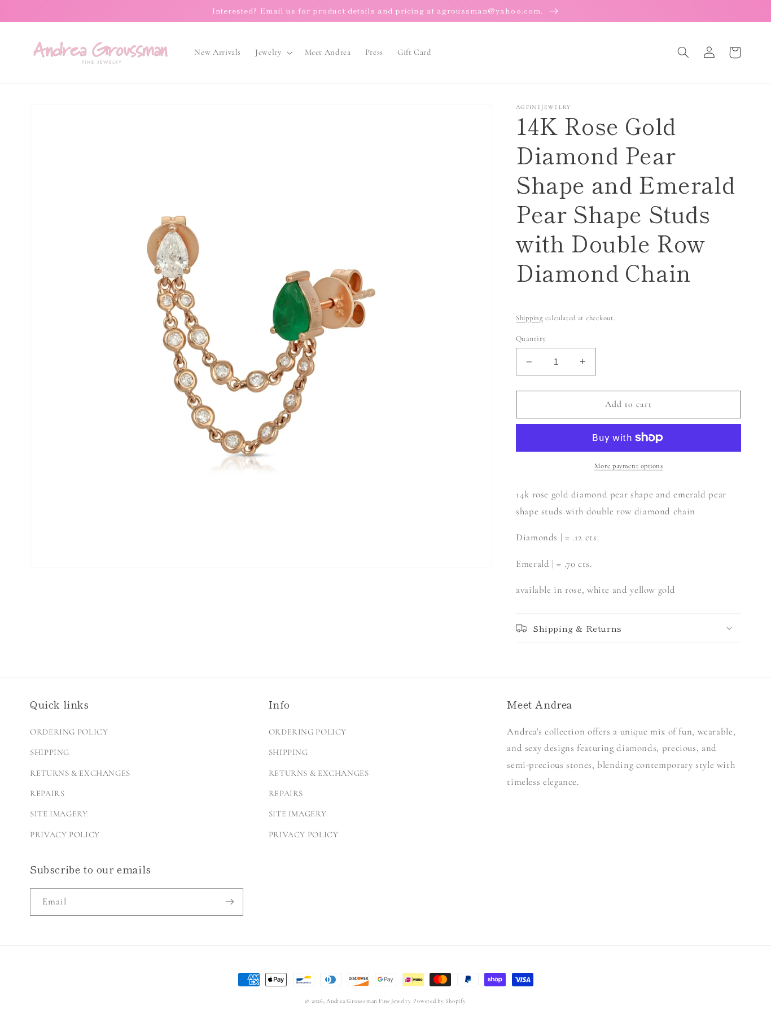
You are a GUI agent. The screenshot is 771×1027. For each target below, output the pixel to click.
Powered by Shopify (439, 1000)
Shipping (529, 317)
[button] (272, 52)
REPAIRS (47, 793)
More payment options (628, 465)
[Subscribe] (230, 902)
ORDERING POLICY (69, 732)
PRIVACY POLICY (65, 834)
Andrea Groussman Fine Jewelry (368, 1000)
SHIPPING (49, 752)
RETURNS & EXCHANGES (80, 773)
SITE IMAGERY (59, 814)
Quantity (531, 338)
